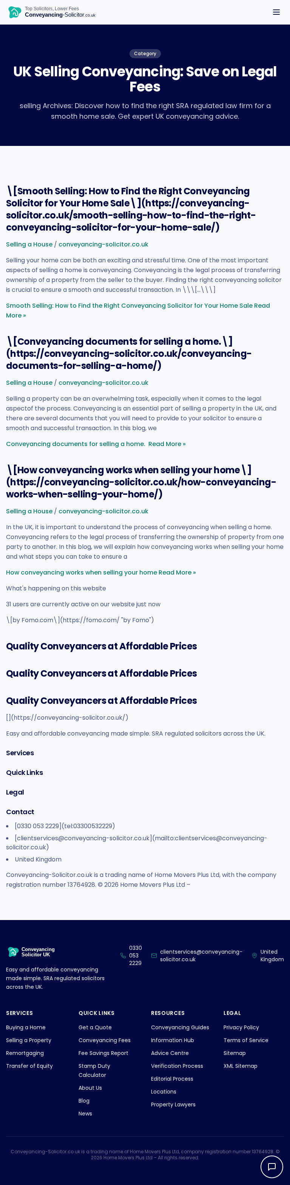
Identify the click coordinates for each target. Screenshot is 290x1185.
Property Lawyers (173, 1104)
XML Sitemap (241, 1066)
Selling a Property (28, 1040)
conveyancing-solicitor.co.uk (103, 244)
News (85, 1113)
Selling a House (29, 244)
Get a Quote (95, 1027)
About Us (90, 1088)
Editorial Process (172, 1079)
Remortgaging (25, 1053)
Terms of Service (246, 1040)
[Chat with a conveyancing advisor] (271, 1166)
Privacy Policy (241, 1027)
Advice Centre (170, 1053)
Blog (84, 1100)
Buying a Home (26, 1027)
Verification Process (177, 1066)
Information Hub (172, 1040)
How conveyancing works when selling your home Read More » (101, 572)
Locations (163, 1091)
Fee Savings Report (103, 1053)
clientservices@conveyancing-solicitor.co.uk (201, 955)
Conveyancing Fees (105, 1040)
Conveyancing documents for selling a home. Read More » (96, 444)
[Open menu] (276, 12)
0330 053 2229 (135, 955)
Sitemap (235, 1053)
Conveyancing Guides (180, 1027)
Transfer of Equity (29, 1066)
